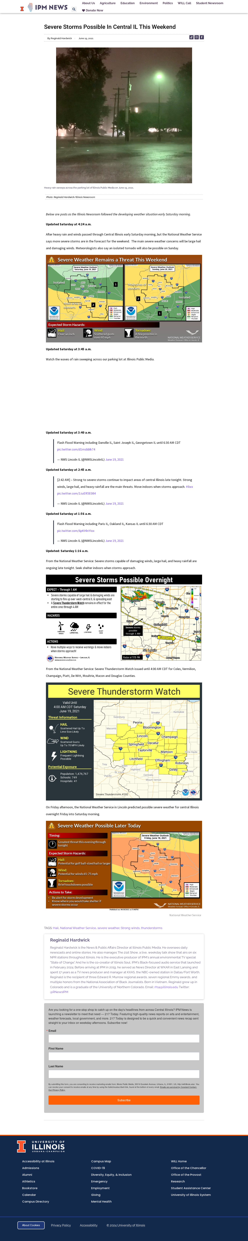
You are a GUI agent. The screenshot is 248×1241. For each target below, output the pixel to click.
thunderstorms (151, 928)
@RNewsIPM (59, 992)
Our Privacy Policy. (56, 1089)
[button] (74, 9)
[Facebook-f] (202, 37)
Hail (56, 928)
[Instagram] (196, 37)
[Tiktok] (191, 37)
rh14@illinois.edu (166, 987)
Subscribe (124, 1100)
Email (52, 1030)
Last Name (55, 1066)
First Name (55, 1048)
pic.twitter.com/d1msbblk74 (76, 449)
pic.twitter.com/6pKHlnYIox (75, 531)
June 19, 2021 (114, 459)
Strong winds (130, 928)
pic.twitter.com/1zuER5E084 (76, 493)
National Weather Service (78, 928)
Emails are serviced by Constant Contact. (178, 1086)
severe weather (108, 928)
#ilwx (189, 487)
